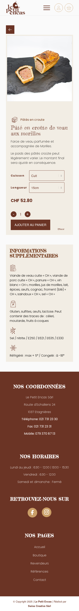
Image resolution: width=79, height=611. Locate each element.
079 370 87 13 (45, 433)
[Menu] (45, 7)
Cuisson (18, 176)
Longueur (19, 188)
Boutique (39, 555)
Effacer (61, 229)
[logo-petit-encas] (33, 7)
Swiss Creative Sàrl (39, 606)
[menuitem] (45, 7)
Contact (39, 580)
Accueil (39, 547)
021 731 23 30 (48, 419)
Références (39, 571)
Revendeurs (39, 563)
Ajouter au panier (30, 225)
